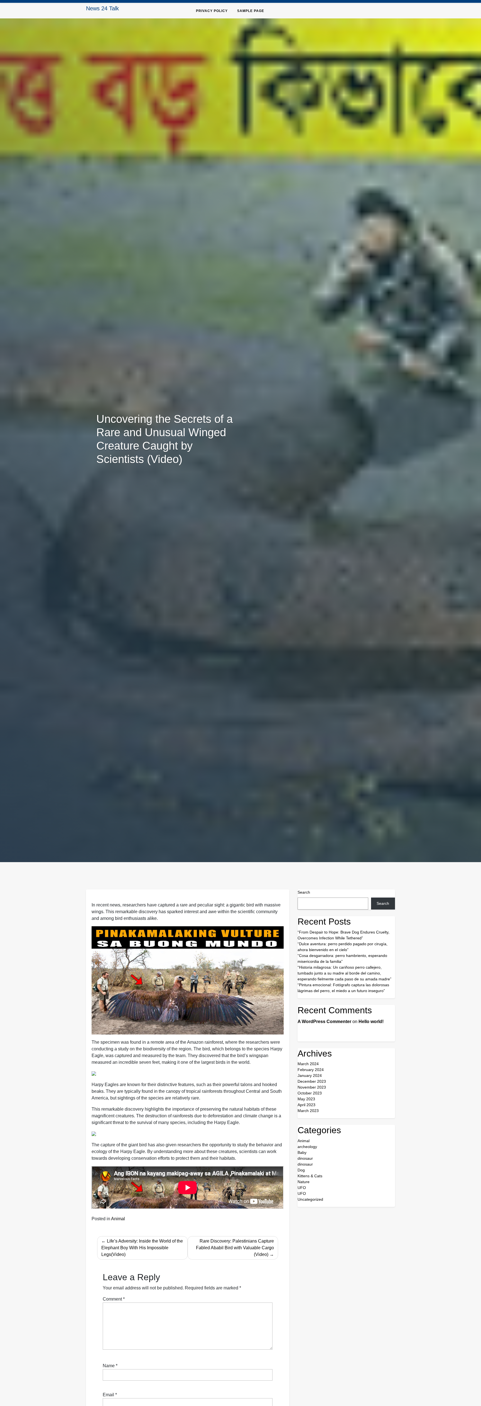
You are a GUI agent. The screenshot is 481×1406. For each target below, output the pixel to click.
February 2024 (311, 1069)
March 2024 (308, 1064)
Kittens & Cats (310, 1176)
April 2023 (306, 1105)
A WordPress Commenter (324, 1021)
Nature (304, 1182)
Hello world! (371, 1021)
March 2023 (308, 1110)
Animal (118, 1218)
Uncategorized (310, 1199)
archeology (307, 1146)
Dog (301, 1170)
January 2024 (310, 1075)
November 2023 (312, 1087)
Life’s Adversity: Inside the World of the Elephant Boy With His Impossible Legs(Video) (142, 1248)
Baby (302, 1152)
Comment (114, 1299)
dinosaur (305, 1158)
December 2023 (312, 1081)
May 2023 (306, 1099)
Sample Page (250, 11)
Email (110, 1394)
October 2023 (310, 1093)
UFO (302, 1187)
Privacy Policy (212, 11)
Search (304, 892)
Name (110, 1365)
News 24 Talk (102, 8)
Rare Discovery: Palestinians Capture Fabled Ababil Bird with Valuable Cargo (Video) (235, 1248)
